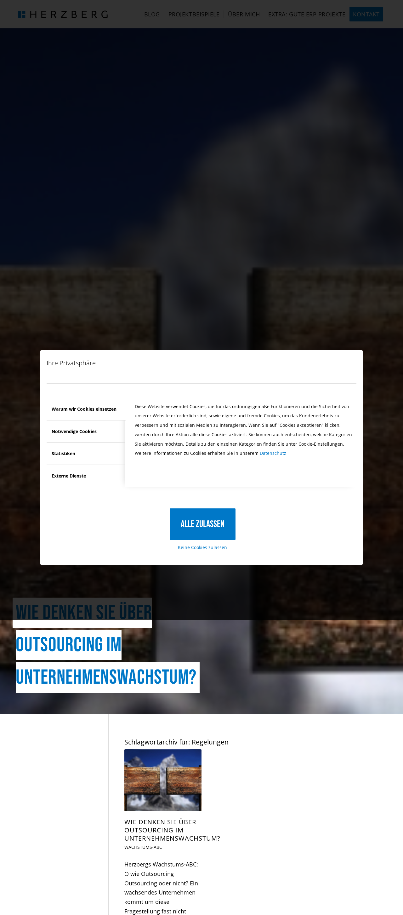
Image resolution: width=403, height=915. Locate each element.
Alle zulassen (202, 524)
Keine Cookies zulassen (202, 547)
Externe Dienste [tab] (69, 476)
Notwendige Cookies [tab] (74, 431)
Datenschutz (273, 453)
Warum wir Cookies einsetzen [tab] (84, 409)
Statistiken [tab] (63, 453)
